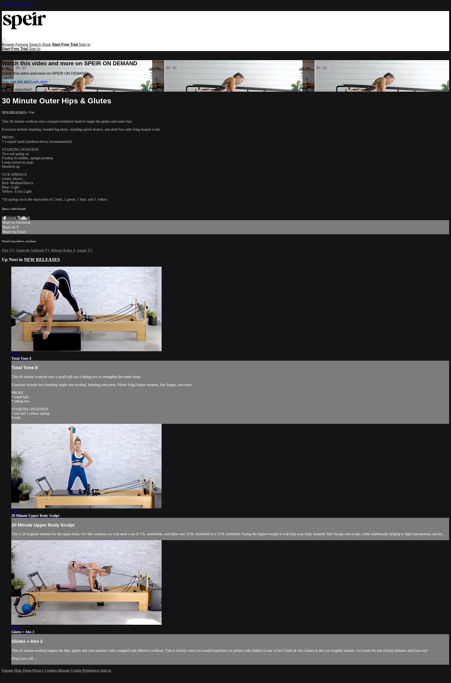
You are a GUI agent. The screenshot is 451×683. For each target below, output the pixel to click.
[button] (4, 40)
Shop (46, 45)
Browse (9, 45)
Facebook (9, 218)
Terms (27, 670)
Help (18, 670)
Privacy (38, 670)
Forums (22, 45)
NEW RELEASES (14, 112)
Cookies (51, 670)
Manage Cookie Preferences (79, 670)
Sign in (84, 45)
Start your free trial (16, 81)
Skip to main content (17, 4)
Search (35, 45)
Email (25, 218)
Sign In (34, 49)
